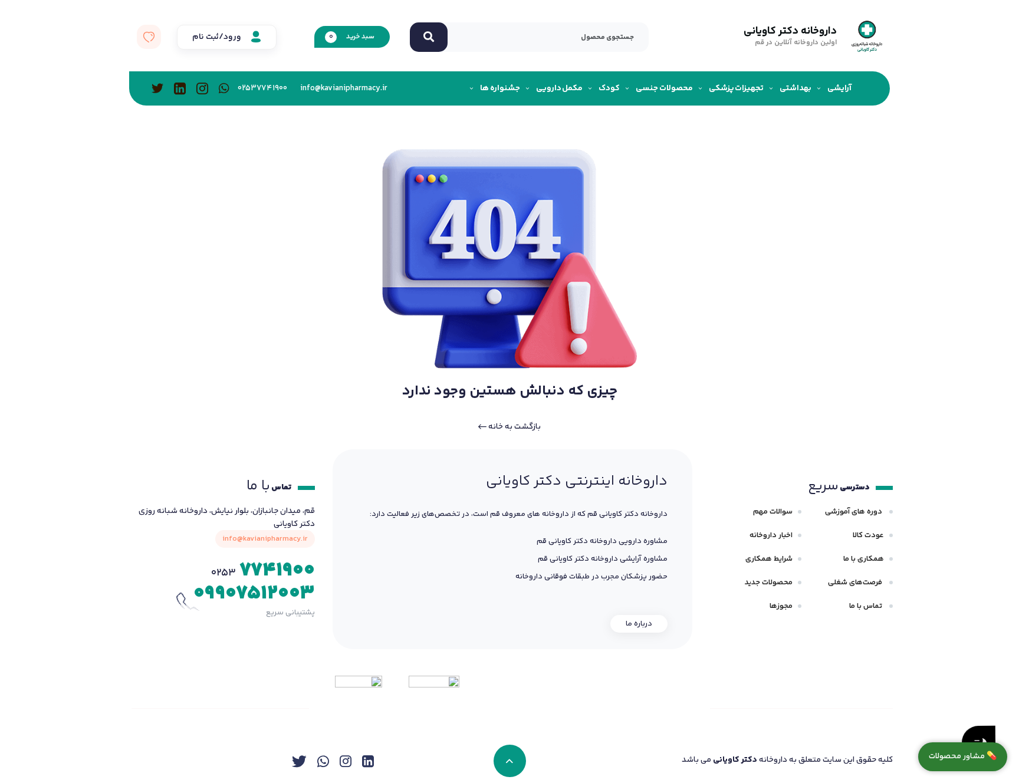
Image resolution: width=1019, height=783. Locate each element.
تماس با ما (866, 606)
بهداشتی (795, 88)
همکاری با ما (863, 559)
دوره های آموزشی (854, 512)
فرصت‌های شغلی (856, 582)
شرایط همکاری (769, 559)
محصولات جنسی (664, 88)
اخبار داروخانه (771, 535)
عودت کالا (868, 535)
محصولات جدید (769, 582)
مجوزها (781, 606)
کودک (609, 88)
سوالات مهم (773, 512)
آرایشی (839, 88)
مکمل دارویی (559, 88)
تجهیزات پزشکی (736, 88)
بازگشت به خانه (514, 426)
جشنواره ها (500, 88)
